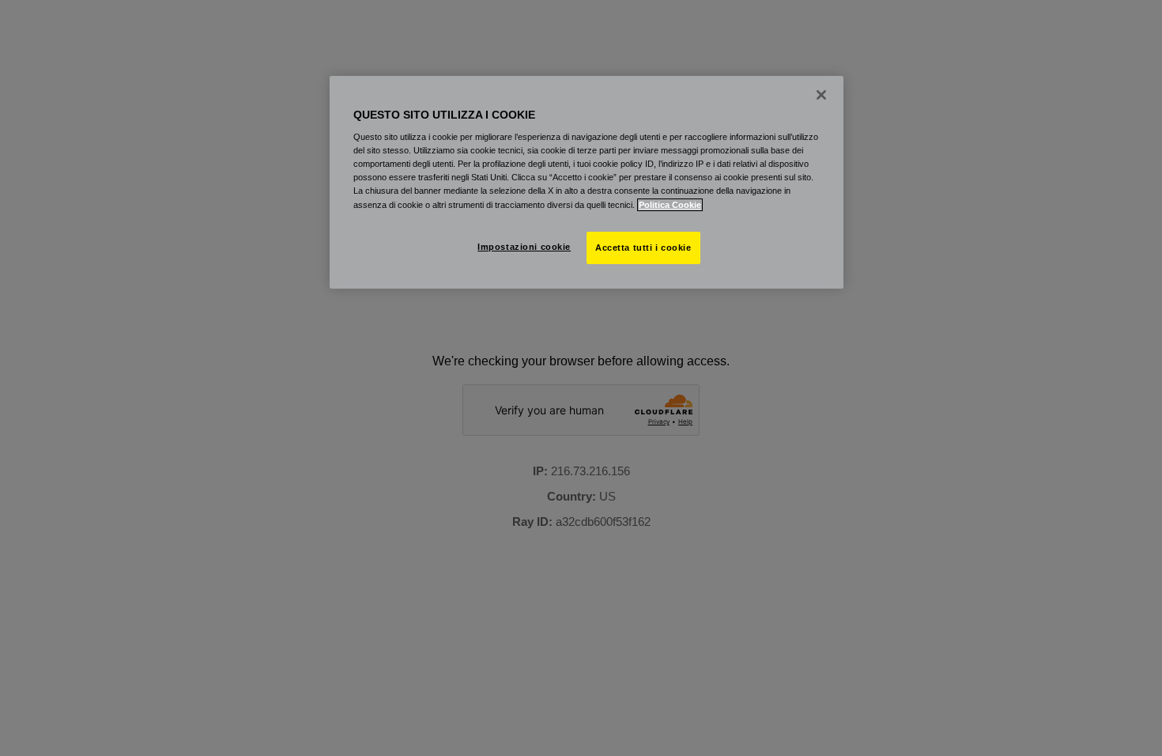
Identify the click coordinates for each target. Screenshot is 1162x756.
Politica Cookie (670, 205)
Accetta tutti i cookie (643, 247)
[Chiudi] (821, 94)
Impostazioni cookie (524, 246)
